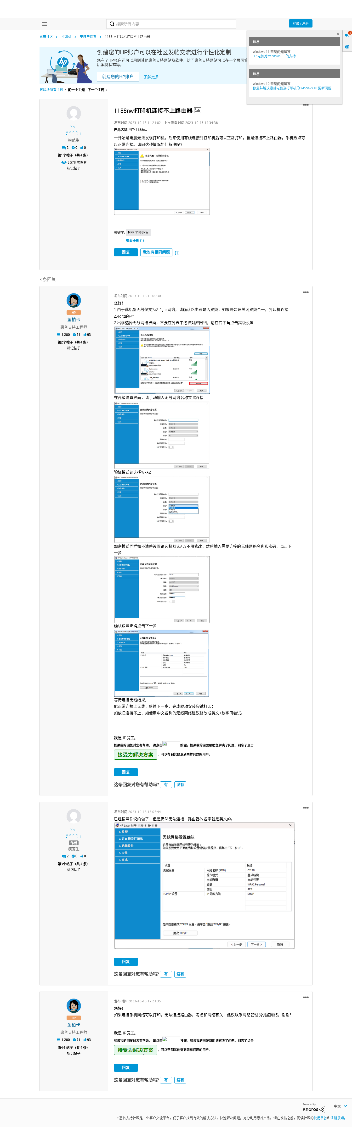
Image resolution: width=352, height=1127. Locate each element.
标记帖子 (73, 168)
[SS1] (74, 113)
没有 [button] (180, 784)
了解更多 (151, 77)
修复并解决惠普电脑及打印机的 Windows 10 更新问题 (292, 88)
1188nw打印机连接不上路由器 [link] (127, 36)
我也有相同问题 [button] (156, 252)
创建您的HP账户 (118, 76)
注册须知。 (338, 1118)
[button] (306, 105)
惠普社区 (46, 36)
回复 (126, 252)
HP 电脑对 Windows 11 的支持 (274, 56)
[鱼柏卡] (74, 300)
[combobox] (171, 24)
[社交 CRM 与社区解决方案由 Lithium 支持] (313, 1108)
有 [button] (166, 784)
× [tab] (338, 33)
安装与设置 (88, 36)
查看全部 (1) (135, 240)
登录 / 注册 (301, 23)
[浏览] (44, 24)
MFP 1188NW (138, 232)
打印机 (66, 36)
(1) (177, 253)
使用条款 (320, 1118)
